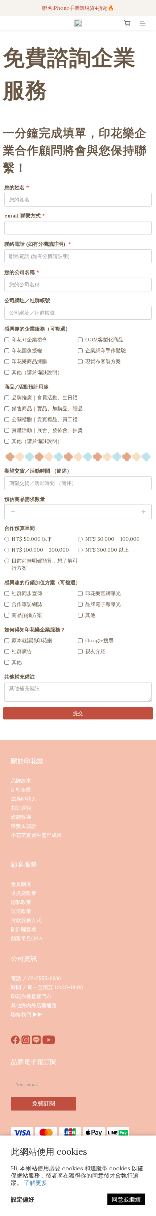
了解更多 (35, 1182)
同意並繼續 (126, 1199)
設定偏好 (22, 1199)
